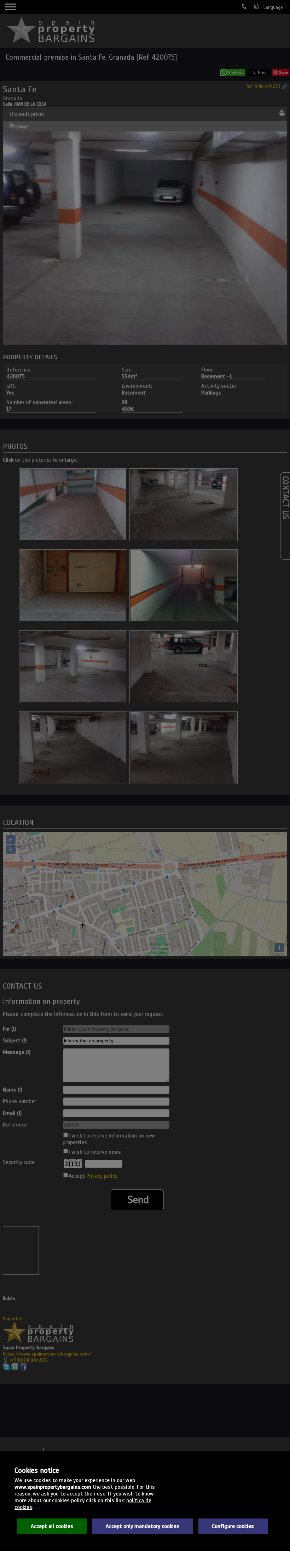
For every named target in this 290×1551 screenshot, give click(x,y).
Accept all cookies (52, 1526)
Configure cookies (233, 1526)
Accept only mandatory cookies (142, 1526)
